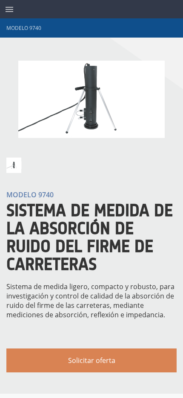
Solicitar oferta (91, 360)
